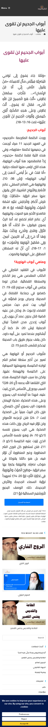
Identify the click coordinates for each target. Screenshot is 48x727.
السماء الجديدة (30, 513)
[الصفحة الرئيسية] (45, 34)
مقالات (43, 521)
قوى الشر (23, 518)
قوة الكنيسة (30, 518)
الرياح (8, 511)
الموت (5, 513)
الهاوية (43, 516)
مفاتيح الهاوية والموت (12, 518)
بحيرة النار (37, 516)
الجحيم (13, 511)
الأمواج (18, 511)
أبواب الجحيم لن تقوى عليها (23, 34)
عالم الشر (38, 518)
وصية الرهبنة (40, 672)
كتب (44, 687)
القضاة (15, 513)
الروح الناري (24, 563)
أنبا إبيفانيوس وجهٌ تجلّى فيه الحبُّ (32, 652)
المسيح (10, 513)
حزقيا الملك (21, 516)
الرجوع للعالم (40, 662)
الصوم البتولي (24, 594)
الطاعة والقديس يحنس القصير (24, 628)
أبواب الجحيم (37, 511)
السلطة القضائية (40, 513)
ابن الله (23, 511)
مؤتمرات (42, 691)
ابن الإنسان (29, 511)
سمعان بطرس (13, 516)
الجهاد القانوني (39, 667)
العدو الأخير (21, 513)
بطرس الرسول (30, 516)
